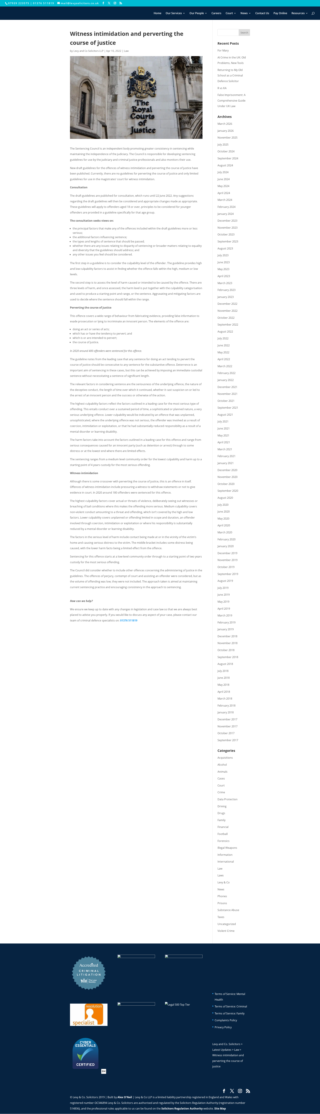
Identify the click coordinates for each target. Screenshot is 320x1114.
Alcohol (222, 764)
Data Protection (228, 799)
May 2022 (223, 352)
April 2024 (224, 193)
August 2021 (225, 414)
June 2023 (224, 262)
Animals (223, 771)
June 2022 (224, 345)
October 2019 (226, 567)
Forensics (224, 841)
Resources (298, 13)
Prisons (222, 903)
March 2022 (225, 366)
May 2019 (223, 601)
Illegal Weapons (227, 848)
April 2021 (224, 442)
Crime (221, 792)
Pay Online (280, 13)
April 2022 (224, 359)
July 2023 (223, 255)
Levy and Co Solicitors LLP (89, 50)
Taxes (221, 917)
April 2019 (224, 608)
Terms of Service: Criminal (231, 1006)
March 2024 (225, 200)
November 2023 (228, 227)
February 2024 (227, 207)
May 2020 (223, 518)
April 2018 (224, 692)
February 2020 (227, 539)
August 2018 (225, 664)
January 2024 (226, 214)
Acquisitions (225, 757)
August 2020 (225, 498)
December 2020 (227, 470)
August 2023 (225, 248)
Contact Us (262, 13)
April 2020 (224, 525)
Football (223, 834)
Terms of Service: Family (229, 1013)
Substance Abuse (228, 910)
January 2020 (226, 546)
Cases (221, 778)
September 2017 (228, 740)
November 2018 (228, 643)
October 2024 (226, 151)
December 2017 (227, 719)
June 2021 (224, 428)
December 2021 (227, 387)
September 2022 (228, 324)
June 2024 (224, 179)
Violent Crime (226, 931)
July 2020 (223, 505)
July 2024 (223, 172)
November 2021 (228, 394)
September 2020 (228, 491)
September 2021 (228, 407)
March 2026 (225, 124)
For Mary (223, 50)
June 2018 (224, 678)
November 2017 (228, 726)
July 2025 (223, 144)
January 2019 (226, 629)
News (244, 13)
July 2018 (223, 671)
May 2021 (223, 435)
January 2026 (226, 131)
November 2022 (228, 311)
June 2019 (224, 594)
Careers (216, 13)
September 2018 (228, 657)
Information (225, 855)
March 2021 (225, 449)
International (226, 861)
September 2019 (228, 574)
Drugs (221, 813)
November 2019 (228, 560)
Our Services (174, 13)
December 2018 (227, 636)
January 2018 (226, 712)
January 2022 (226, 380)
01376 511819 (43, 3)
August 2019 (225, 581)
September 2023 (228, 241)
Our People (197, 13)
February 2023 (227, 290)
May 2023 (223, 269)
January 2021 (226, 463)
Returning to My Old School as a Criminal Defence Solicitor (230, 75)
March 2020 (225, 532)
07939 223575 (18, 3)
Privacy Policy (223, 1027)
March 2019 (225, 615)
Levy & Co (224, 882)
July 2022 (223, 338)
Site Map (220, 1108)
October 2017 (226, 733)
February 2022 (227, 373)
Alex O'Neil (125, 1097)
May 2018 (223, 685)
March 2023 (225, 283)
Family (222, 820)
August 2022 (225, 331)
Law (126, 50)
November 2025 (228, 137)
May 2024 (223, 186)
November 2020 (228, 477)
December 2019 (227, 553)
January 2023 (226, 297)
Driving (222, 806)
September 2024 (228, 158)
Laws (221, 875)
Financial (223, 827)
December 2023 (227, 220)
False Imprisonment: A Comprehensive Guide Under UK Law (232, 100)
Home (157, 13)
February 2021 (227, 456)
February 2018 (227, 705)
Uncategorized (227, 924)
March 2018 (225, 698)
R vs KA (222, 88)
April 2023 (224, 276)
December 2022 (227, 304)
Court (229, 13)
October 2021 (226, 401)
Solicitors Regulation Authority (182, 1108)
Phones (222, 896)
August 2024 (225, 165)
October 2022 (226, 318)
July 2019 (223, 588)
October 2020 (226, 484)
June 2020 (224, 511)
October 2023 (226, 234)
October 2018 (226, 650)
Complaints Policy (226, 1020)
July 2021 (223, 421)
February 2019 (227, 622)
